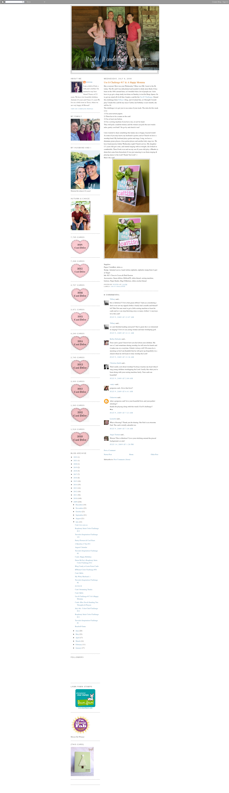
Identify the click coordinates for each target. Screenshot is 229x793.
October (79, 511)
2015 (76, 481)
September (80, 515)
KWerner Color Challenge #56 (86, 569)
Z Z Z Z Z (78, 586)
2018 (76, 471)
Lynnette (113, 418)
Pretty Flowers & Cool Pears (85, 540)
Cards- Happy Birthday (83, 557)
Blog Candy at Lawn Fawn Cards (87, 566)
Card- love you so (81, 525)
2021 (76, 460)
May (77, 634)
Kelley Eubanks (115, 339)
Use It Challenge (118, 286)
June (77, 631)
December (79, 504)
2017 (76, 474)
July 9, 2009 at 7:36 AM (121, 428)
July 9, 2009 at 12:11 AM (122, 333)
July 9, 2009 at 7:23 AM (121, 413)
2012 (76, 491)
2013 (76, 488)
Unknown (113, 397)
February (79, 644)
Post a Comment (110, 450)
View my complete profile (82, 109)
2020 (76, 464)
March (78, 641)
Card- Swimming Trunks (83, 589)
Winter (89, 82)
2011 (76, 495)
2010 (76, 498)
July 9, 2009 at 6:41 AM (121, 391)
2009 (76, 502)
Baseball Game (80, 626)
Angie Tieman (115, 434)
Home (131, 454)
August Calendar (81, 547)
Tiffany (112, 299)
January (79, 648)
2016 (76, 477)
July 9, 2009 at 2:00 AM (121, 378)
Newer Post (108, 454)
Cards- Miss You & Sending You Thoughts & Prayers (86, 603)
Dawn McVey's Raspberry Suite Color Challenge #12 (86, 561)
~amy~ (112, 384)
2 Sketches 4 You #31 (83, 544)
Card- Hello (79, 573)
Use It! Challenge (146, 97)
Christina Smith (115, 363)
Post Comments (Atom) (122, 459)
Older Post (154, 454)
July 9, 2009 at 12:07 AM (122, 317)
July (77, 522)
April (78, 637)
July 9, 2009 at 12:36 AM (122, 357)
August (78, 518)
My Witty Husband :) (82, 576)
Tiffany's (121, 100)
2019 (76, 467)
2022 (76, 457)
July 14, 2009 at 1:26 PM (122, 444)
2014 (76, 484)
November (79, 508)
